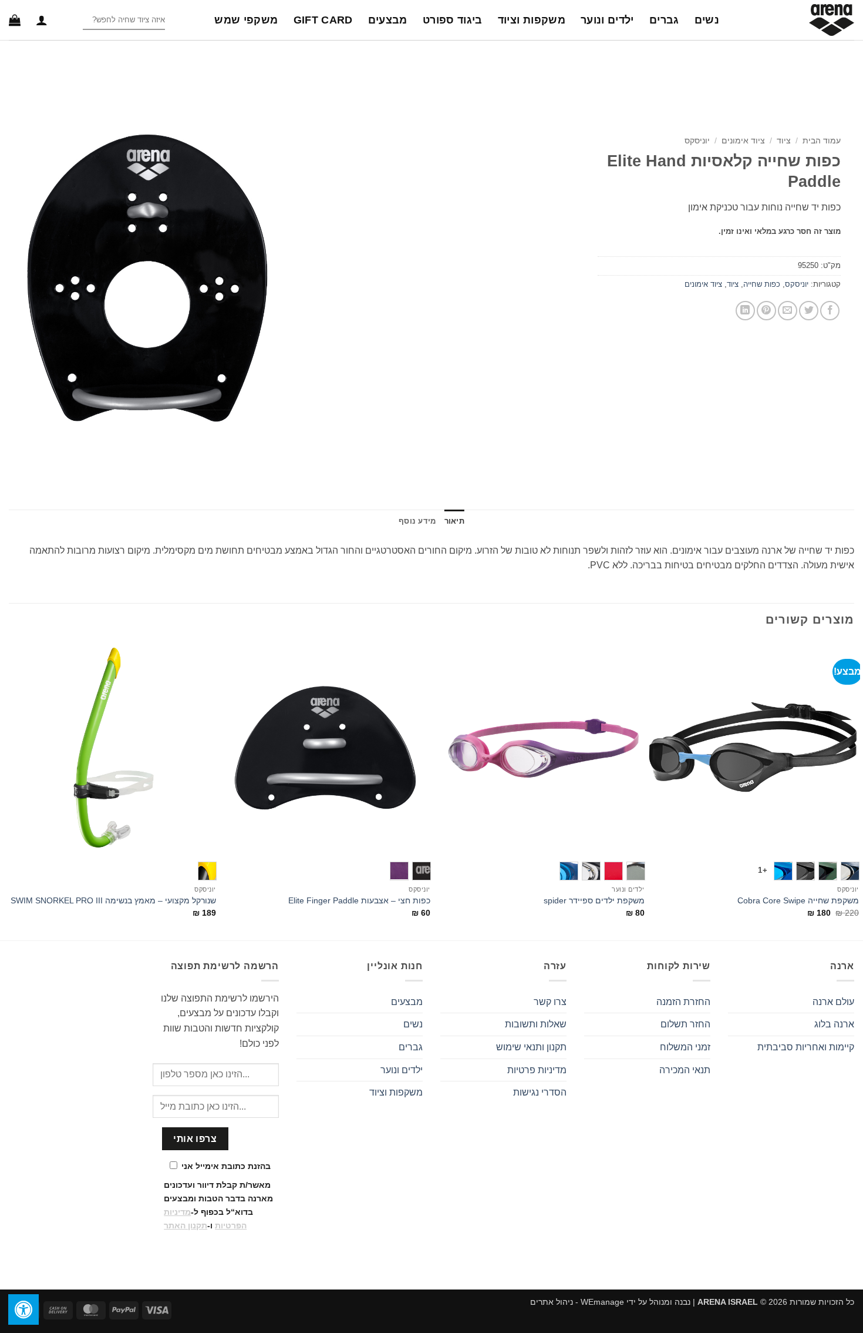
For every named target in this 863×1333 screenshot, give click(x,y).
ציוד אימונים (743, 140)
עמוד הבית (822, 140)
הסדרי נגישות (540, 1092)
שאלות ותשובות (536, 1024)
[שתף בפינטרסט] (766, 310)
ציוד (784, 140)
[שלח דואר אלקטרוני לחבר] (787, 310)
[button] (42, 20)
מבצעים (387, 20)
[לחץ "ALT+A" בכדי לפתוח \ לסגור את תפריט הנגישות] (23, 1309)
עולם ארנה (833, 1002)
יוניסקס (697, 140)
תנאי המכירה (684, 1070)
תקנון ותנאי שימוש (531, 1047)
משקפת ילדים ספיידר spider (594, 900)
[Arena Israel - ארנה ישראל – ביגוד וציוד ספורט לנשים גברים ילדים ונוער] (795, 20)
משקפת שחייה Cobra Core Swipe (798, 900)
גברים (664, 20)
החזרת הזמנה (683, 1002)
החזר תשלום (685, 1024)
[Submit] (73, 20)
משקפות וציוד (531, 20)
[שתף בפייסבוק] (830, 310)
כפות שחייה (761, 284)
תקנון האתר (185, 1225)
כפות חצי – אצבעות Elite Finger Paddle (359, 900)
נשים (707, 20)
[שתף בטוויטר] (808, 310)
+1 (762, 870)
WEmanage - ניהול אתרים (577, 1302)
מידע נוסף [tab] (417, 521)
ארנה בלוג (834, 1024)
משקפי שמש (246, 20)
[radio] (850, 871)
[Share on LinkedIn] (745, 310)
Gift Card (323, 20)
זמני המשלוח (685, 1047)
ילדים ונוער (607, 20)
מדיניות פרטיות (537, 1070)
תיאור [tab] (454, 521)
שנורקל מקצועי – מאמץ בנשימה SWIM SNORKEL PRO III (113, 900)
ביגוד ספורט (453, 20)
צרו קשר (550, 1002)
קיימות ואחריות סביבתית (805, 1047)
